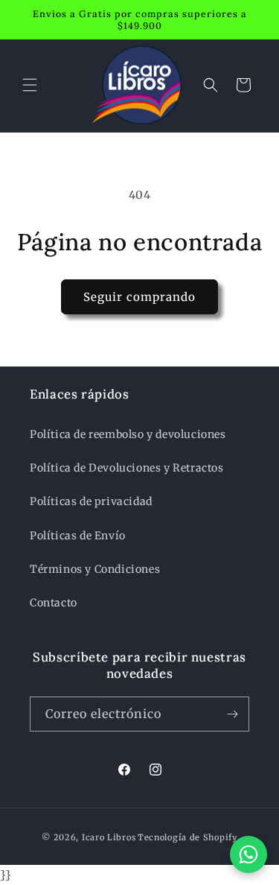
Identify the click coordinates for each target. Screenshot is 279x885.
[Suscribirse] (232, 714)
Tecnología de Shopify (187, 837)
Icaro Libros (108, 837)
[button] (29, 85)
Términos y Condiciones (95, 569)
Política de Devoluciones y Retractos (127, 468)
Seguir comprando (139, 297)
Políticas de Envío (78, 535)
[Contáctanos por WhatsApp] (248, 854)
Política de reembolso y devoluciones (128, 434)
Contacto (53, 602)
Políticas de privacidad (91, 501)
